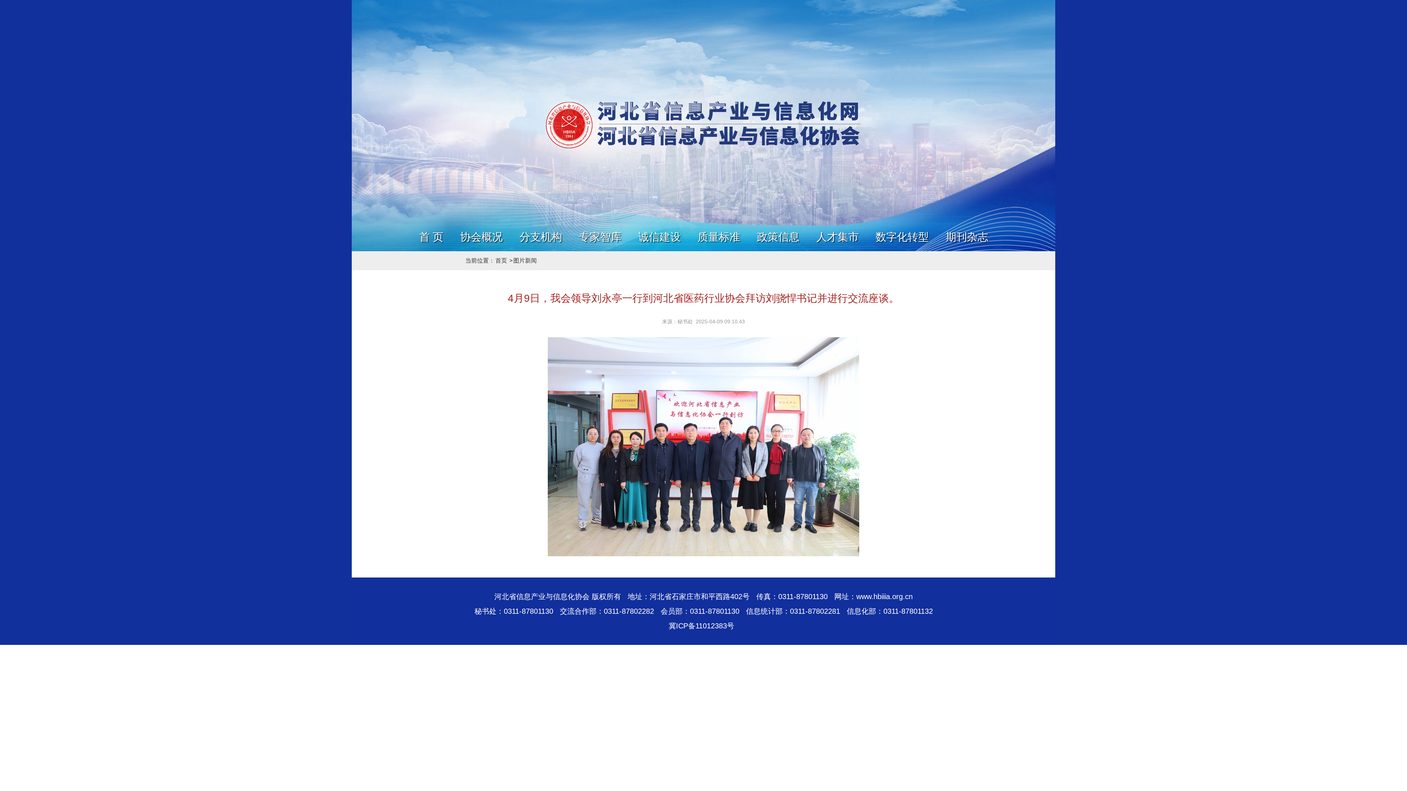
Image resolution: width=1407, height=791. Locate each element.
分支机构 (541, 237)
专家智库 (600, 237)
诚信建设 (659, 237)
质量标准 (719, 237)
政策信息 (778, 237)
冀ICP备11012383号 (701, 626)
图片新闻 (525, 260)
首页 (501, 260)
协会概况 (481, 237)
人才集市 (837, 237)
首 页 (431, 237)
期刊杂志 (967, 237)
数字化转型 (902, 237)
